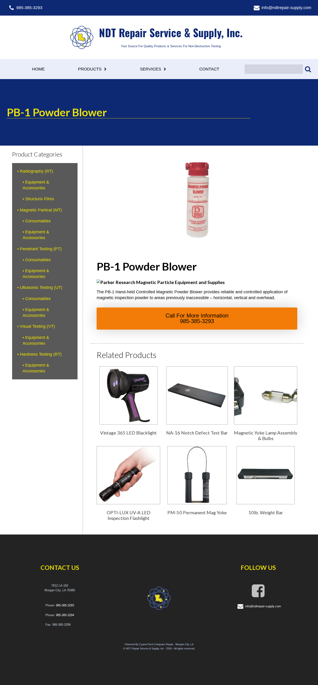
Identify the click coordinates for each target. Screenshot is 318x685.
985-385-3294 (65, 615)
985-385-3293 (65, 605)
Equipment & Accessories (36, 185)
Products (89, 69)
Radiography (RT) (36, 171)
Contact (209, 69)
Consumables (38, 221)
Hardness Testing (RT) (41, 354)
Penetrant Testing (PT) (41, 249)
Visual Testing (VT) (37, 326)
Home (38, 69)
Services (150, 69)
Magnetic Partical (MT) (41, 210)
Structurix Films (39, 199)
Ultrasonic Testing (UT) (41, 287)
